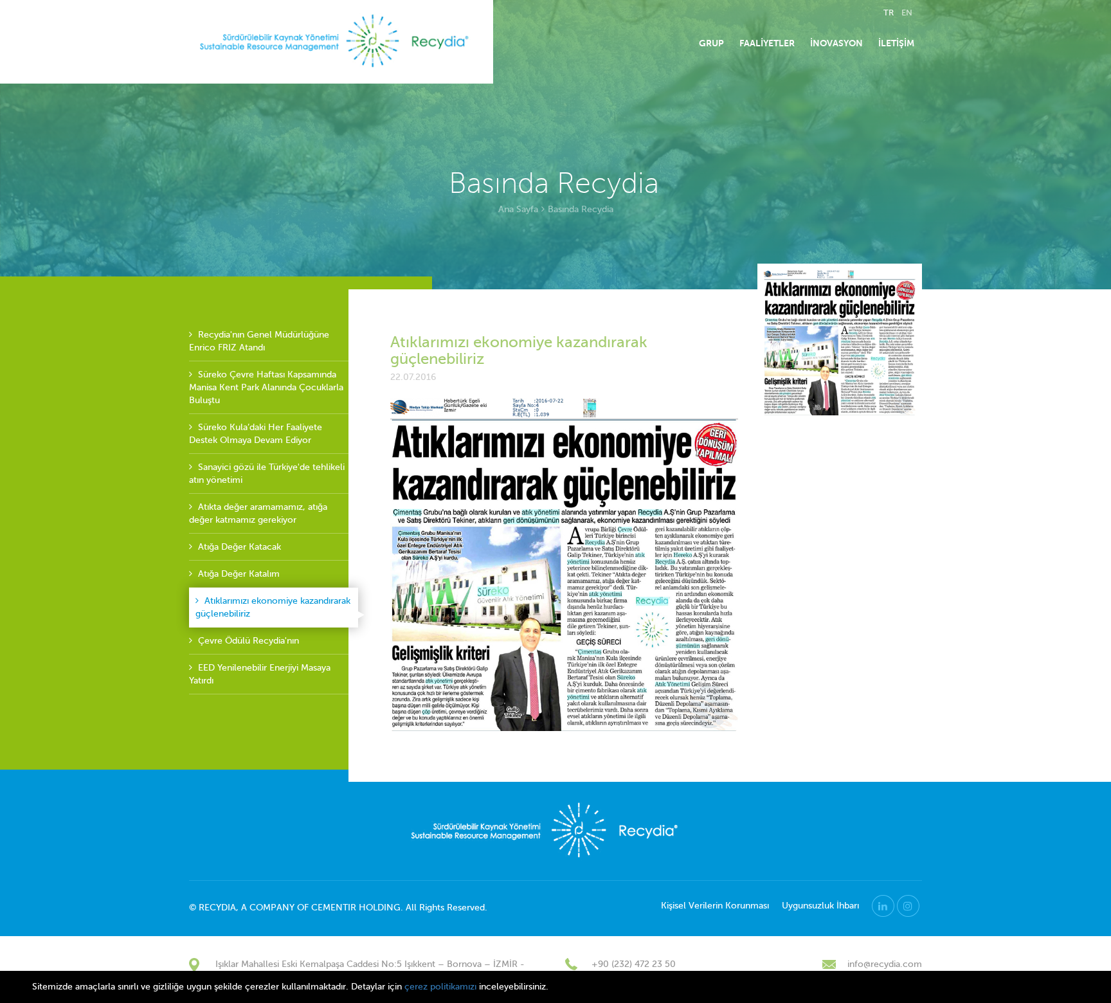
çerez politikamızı (440, 986)
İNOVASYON (836, 43)
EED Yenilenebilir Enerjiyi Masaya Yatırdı (259, 674)
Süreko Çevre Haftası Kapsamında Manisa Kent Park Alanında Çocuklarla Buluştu (266, 387)
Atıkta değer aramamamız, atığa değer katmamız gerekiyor (258, 513)
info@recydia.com (884, 964)
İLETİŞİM (896, 43)
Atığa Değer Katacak (238, 547)
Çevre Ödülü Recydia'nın (247, 641)
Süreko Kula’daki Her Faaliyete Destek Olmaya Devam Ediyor (255, 433)
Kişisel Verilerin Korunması (715, 905)
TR (888, 12)
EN (906, 12)
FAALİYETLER (767, 43)
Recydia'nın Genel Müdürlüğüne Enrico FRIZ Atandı (259, 341)
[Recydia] (336, 42)
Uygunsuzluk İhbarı (820, 905)
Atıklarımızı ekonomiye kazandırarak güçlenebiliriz (272, 607)
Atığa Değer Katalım (237, 574)
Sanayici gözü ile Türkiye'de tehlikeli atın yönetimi (267, 473)
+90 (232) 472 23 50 (634, 964)
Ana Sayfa (518, 209)
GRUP (711, 43)
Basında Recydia (580, 209)
